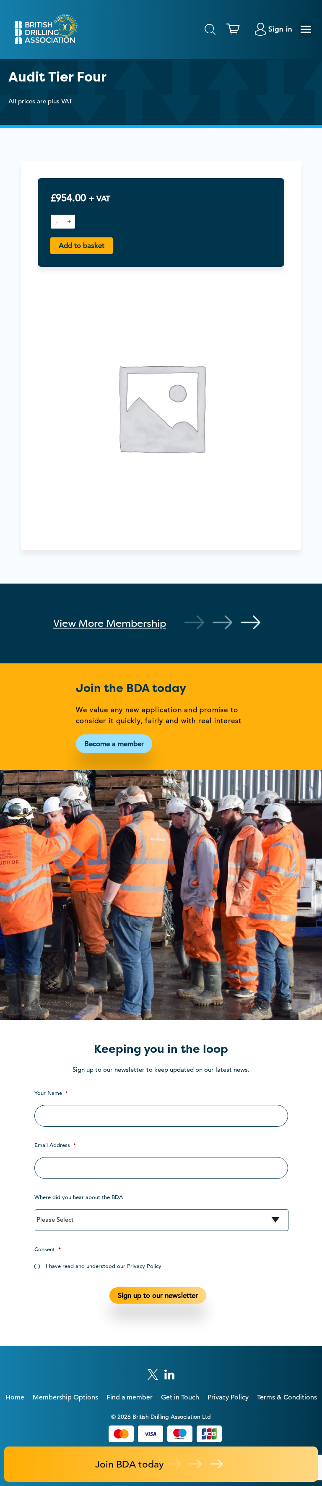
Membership (109, 623)
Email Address (55, 1145)
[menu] (306, 29)
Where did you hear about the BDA (78, 1197)
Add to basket (81, 245)
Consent (47, 1249)
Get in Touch (180, 1397)
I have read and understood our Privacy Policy (103, 1266)
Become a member (114, 743)
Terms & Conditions (287, 1397)
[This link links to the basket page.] (235, 29)
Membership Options (65, 1397)
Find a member (129, 1397)
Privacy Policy (228, 1397)
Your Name (51, 1093)
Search (210, 29)
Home (14, 1397)
